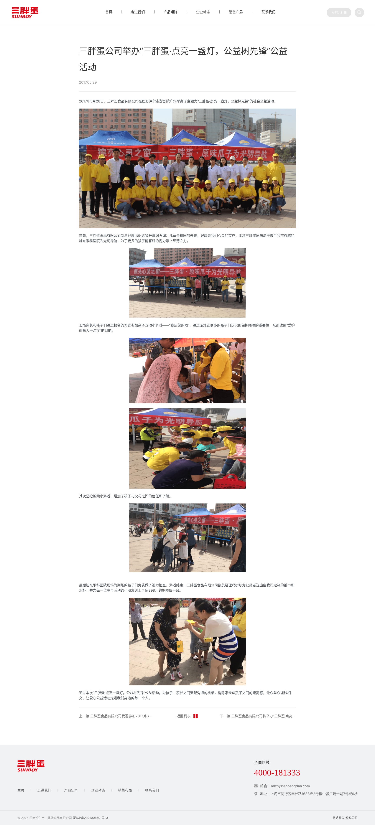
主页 (20, 790)
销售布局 (125, 790)
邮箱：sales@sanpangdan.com (285, 786)
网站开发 (338, 818)
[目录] (339, 12)
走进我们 (44, 790)
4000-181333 (277, 772)
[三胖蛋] (25, 12)
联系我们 (152, 790)
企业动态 (98, 790)
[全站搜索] (359, 12)
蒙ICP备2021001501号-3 (90, 818)
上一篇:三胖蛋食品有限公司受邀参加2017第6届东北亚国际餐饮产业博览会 (117, 716)
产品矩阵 (71, 790)
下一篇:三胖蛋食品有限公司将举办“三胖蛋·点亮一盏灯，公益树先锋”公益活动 (258, 716)
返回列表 (184, 716)
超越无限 (351, 818)
